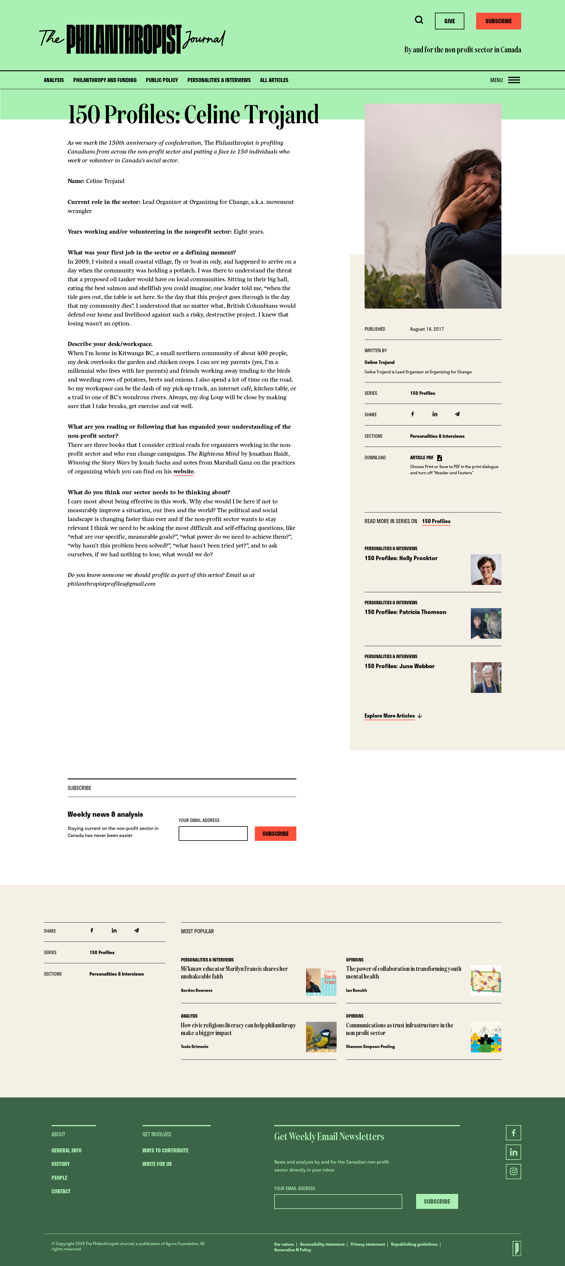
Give (449, 20)
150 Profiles (422, 393)
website (183, 471)
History (60, 1164)
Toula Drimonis (194, 1046)
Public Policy (162, 80)
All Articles (274, 80)
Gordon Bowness (196, 990)
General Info (66, 1150)
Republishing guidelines (414, 1244)
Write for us (157, 1164)
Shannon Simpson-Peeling (370, 1046)
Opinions (354, 959)
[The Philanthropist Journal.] (513, 1248)
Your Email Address (199, 820)
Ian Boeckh (356, 990)
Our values (284, 1244)
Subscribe (499, 20)
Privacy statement (368, 1244)
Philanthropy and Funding (105, 80)
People (59, 1178)
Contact (61, 1191)
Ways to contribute (165, 1150)
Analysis (54, 80)
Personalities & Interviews (219, 80)
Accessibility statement (322, 1244)
